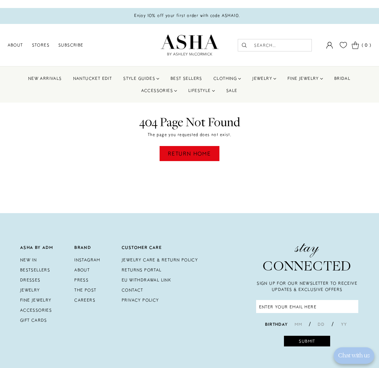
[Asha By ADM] (190, 45)
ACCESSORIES (36, 310)
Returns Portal (142, 270)
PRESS (81, 280)
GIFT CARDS (33, 320)
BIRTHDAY (276, 324)
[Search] (244, 45)
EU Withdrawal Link (146, 280)
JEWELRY (30, 290)
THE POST (85, 290)
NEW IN (28, 259)
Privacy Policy (140, 300)
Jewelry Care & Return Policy (160, 259)
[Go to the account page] (329, 45)
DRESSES (30, 280)
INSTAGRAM (87, 259)
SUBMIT (307, 341)
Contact (132, 290)
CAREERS (84, 300)
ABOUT (82, 270)
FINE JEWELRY (36, 300)
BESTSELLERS (35, 270)
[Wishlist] (342, 45)
